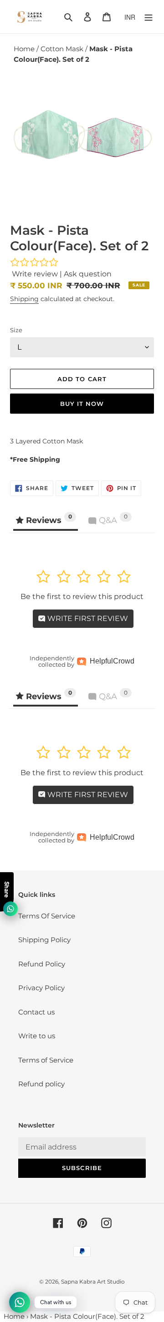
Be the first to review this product (82, 596)
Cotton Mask (63, 48)
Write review (35, 274)
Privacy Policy (41, 987)
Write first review (87, 618)
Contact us (36, 1012)
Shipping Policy (44, 939)
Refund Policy (41, 964)
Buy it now (82, 403)
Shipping (24, 299)
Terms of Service (45, 1060)
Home (25, 48)
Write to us (36, 1035)
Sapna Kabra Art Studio (93, 1281)
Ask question (88, 274)
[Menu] (148, 17)
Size (16, 330)
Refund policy (41, 1083)
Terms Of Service (46, 916)
